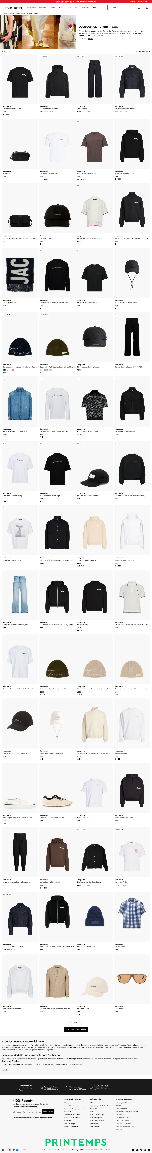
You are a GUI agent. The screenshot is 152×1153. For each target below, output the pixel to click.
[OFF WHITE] (42, 244)
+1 (10, 114)
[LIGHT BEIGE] (7, 372)
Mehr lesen (6, 1070)
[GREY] (8, 114)
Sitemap (75, 1150)
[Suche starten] (109, 8)
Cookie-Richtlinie (47, 1150)
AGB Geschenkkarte (97, 1121)
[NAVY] (3, 372)
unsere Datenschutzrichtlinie (43, 1117)
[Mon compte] (139, 7)
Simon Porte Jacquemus (54, 1045)
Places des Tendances (72, 1118)
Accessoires (125, 1059)
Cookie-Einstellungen (62, 1150)
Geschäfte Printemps (71, 1106)
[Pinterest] (145, 1150)
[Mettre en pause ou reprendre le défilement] (4, 2)
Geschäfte (131, 2)
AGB (91, 1112)
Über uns (67, 1103)
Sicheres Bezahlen (25, 1086)
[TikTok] (141, 1150)
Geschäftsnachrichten (124, 1123)
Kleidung (113, 1059)
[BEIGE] (5, 114)
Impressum (94, 1124)
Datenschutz (94, 1127)
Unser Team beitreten (72, 1127)
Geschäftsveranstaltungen (125, 1126)
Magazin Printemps (122, 1120)
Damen (90, 38)
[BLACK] (3, 114)
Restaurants (120, 1129)
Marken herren (20, 13)
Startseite (4, 13)
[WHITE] (40, 179)
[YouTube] (149, 1150)
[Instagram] (137, 1150)
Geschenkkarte (121, 1108)
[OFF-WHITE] (3, 823)
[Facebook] (133, 1150)
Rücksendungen (75, 1087)
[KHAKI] (5, 372)
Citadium (67, 1121)
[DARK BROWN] (119, 179)
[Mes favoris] (143, 7)
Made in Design (69, 1124)
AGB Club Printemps (97, 1115)
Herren (12, 13)
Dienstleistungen (142, 2)
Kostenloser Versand (51, 1087)
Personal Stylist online (123, 1117)
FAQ (91, 1103)
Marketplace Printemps (72, 1115)
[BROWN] (7, 114)
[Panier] (147, 7)
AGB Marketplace (96, 1118)
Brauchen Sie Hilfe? (101, 1086)
